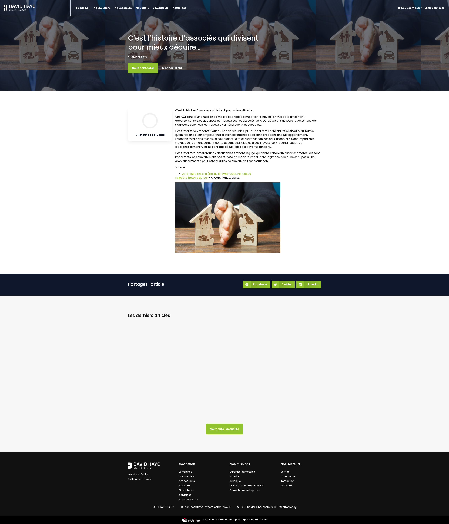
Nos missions (102, 8)
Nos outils (142, 8)
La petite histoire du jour (191, 178)
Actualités (179, 8)
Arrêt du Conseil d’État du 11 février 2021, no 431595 (216, 174)
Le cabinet (83, 8)
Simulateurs (161, 8)
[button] (256, 284)
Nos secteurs (123, 8)
